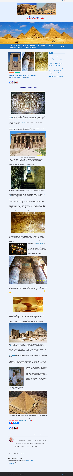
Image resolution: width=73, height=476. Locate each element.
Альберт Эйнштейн (59, 55)
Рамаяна (54, 72)
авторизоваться (29, 460)
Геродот (61, 59)
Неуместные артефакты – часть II (16, 434)
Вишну (57, 59)
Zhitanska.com (36, 17)
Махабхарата (52, 68)
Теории (22, 47)
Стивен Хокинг (55, 74)
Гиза (63, 59)
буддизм (59, 76)
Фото (18, 47)
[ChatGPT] (15, 81)
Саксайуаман (58, 72)
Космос (27, 47)
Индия (54, 63)
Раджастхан (51, 72)
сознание (52, 80)
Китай (55, 67)
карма (50, 78)
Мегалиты (56, 68)
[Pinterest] (17, 81)
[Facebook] (10, 81)
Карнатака (60, 65)
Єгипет (50, 55)
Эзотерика (51, 45)
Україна (61, 73)
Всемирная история (42, 45)
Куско (59, 67)
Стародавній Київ (24, 45)
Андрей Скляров (53, 56)
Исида (58, 63)
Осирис (57, 70)
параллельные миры (57, 78)
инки (62, 76)
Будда (54, 59)
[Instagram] (12, 81)
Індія (52, 55)
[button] (36, 45)
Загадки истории (12, 47)
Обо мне (10, 45)
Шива (51, 76)
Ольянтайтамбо (52, 70)
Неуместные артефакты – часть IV (40, 434)
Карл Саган (61, 63)
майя (53, 78)
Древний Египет (12, 72)
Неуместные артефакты (32, 87)
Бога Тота (32, 418)
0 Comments (27, 77)
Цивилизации (33, 45)
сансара (61, 78)
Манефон (61, 67)
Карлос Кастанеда (53, 65)
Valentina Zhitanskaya (17, 77)
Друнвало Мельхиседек (54, 61)
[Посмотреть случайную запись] (63, 46)
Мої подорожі (33, 47)
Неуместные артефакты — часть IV (25, 420)
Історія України (17, 45)
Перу (60, 70)
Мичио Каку (61, 68)
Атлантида (59, 56)
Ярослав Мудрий (55, 76)
